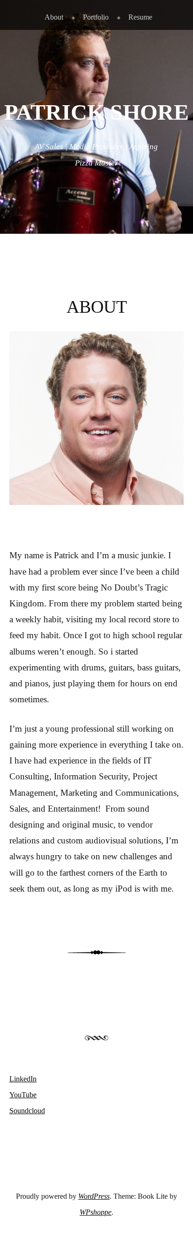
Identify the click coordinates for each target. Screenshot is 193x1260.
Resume (140, 17)
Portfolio (96, 17)
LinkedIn (23, 1079)
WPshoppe (95, 1212)
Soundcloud (27, 1111)
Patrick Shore (96, 112)
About (54, 17)
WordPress (94, 1196)
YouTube (23, 1095)
